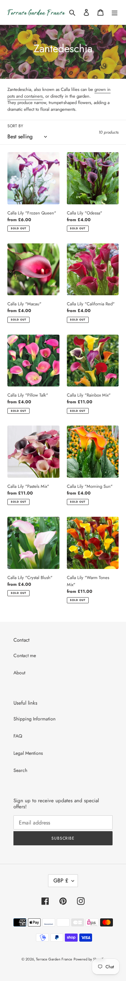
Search (20, 770)
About (19, 672)
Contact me (24, 655)
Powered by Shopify (89, 959)
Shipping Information (34, 718)
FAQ (17, 736)
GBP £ (60, 880)
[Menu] (115, 12)
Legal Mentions (28, 753)
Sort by (15, 126)
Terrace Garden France (54, 959)
